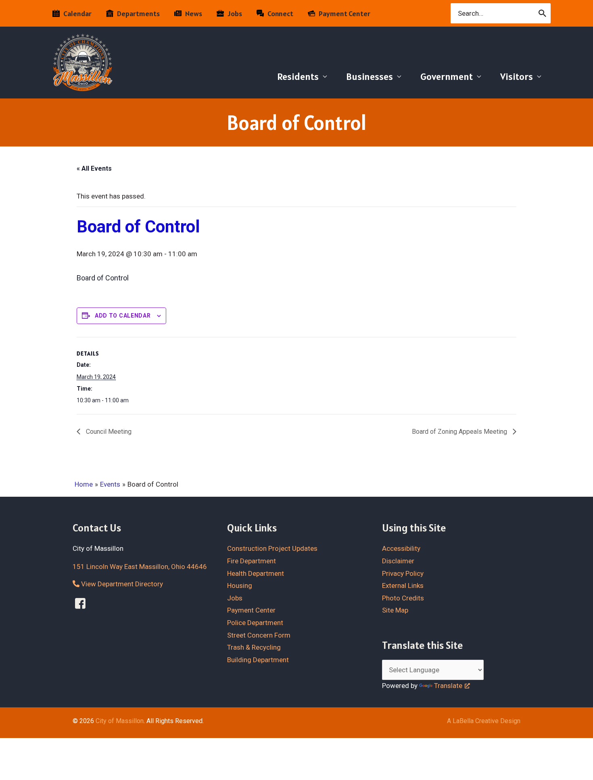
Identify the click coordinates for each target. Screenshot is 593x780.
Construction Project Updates (272, 548)
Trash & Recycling (254, 647)
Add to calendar (123, 315)
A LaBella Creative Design (483, 721)
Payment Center (251, 610)
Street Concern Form (258, 635)
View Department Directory (121, 584)
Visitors (516, 76)
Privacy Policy (403, 573)
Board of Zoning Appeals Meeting (460, 431)
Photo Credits (403, 598)
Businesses (369, 76)
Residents (298, 76)
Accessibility (401, 548)
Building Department (258, 660)
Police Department (255, 623)
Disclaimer (398, 561)
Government (446, 76)
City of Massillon (120, 721)
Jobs (234, 598)
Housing (239, 585)
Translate (448, 686)
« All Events (94, 168)
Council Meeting (108, 431)
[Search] (543, 13)
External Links (403, 585)
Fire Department (251, 561)
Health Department (255, 573)
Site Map (395, 610)
